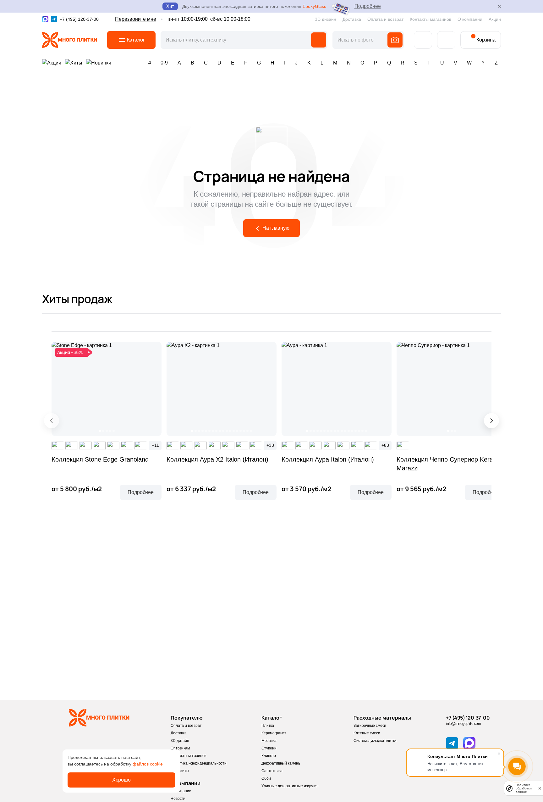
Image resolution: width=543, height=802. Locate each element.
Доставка (352, 19)
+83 (385, 445)
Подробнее (367, 6)
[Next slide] (491, 420)
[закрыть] (540, 788)
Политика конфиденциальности (199, 763)
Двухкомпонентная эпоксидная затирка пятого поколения (254, 6)
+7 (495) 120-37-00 (468, 717)
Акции (495, 19)
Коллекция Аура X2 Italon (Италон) (217, 459)
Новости (178, 798)
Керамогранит (273, 733)
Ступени (269, 748)
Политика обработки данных (524, 788)
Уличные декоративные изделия (290, 786)
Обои (266, 778)
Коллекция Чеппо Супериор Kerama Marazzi (449, 464)
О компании (470, 19)
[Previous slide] (51, 420)
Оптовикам (180, 748)
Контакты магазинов (430, 19)
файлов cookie (148, 763)
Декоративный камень (280, 763)
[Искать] (318, 40)
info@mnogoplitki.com (463, 723)
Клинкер (268, 756)
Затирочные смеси (370, 725)
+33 (270, 445)
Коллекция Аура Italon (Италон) (328, 459)
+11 (155, 445)
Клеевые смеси (367, 733)
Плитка (267, 725)
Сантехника (271, 771)
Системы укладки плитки (375, 740)
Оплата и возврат (385, 19)
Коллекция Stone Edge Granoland (100, 459)
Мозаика (269, 740)
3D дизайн (325, 19)
